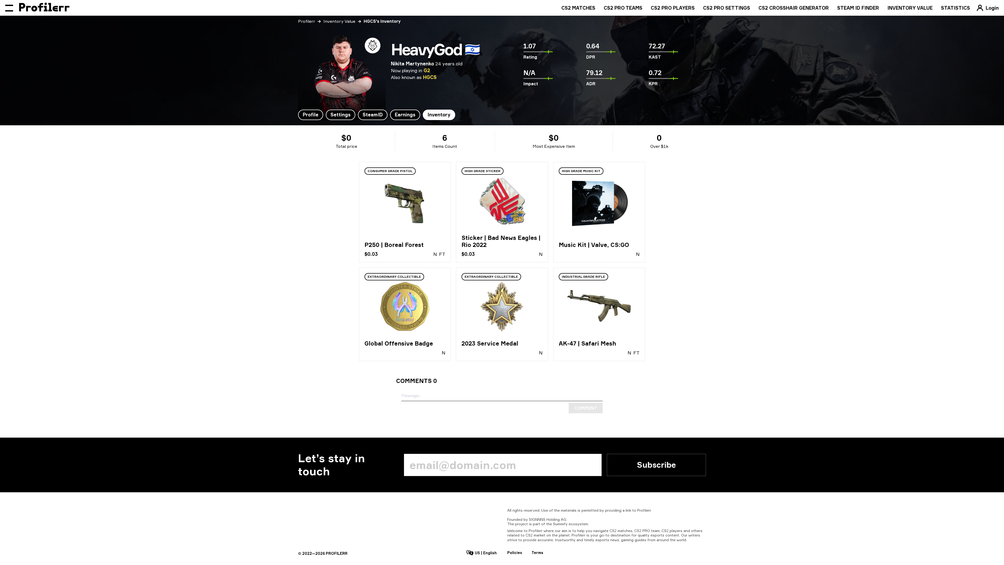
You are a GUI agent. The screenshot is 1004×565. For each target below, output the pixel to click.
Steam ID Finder (858, 8)
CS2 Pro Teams (623, 8)
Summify (560, 524)
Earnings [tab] (405, 114)
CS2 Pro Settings (726, 8)
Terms (537, 552)
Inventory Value (910, 8)
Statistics (955, 8)
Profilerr (306, 21)
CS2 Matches (578, 8)
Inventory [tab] (438, 114)
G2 (427, 70)
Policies (514, 552)
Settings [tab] (340, 114)
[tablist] (376, 115)
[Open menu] (9, 8)
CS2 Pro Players (673, 8)
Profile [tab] (310, 114)
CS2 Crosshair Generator (793, 8)
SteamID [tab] (373, 114)
